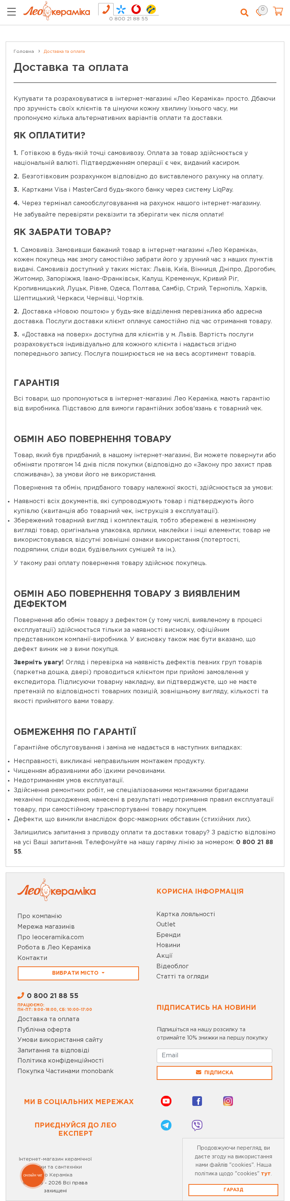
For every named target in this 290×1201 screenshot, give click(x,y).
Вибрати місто (76, 973)
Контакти (32, 958)
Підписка (218, 1072)
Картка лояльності (185, 914)
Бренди (168, 935)
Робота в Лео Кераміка (54, 948)
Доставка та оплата (48, 1019)
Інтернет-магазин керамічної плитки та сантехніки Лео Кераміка (55, 1167)
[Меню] (11, 13)
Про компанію (39, 916)
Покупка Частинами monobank (65, 1071)
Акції (164, 956)
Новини (168, 945)
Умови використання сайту (60, 1040)
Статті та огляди (182, 977)
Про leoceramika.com (50, 937)
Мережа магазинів (46, 927)
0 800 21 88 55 (128, 19)
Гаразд (233, 1190)
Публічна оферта (44, 1030)
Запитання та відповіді (53, 1051)
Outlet (166, 925)
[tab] (106, 9)
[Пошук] (244, 12)
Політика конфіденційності (60, 1061)
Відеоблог (172, 966)
